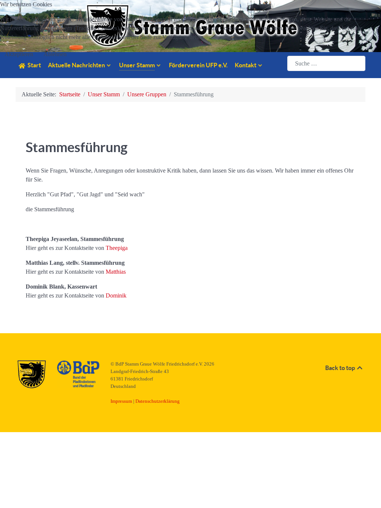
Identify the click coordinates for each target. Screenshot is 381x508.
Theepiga (117, 248)
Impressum (121, 401)
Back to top (340, 367)
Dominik (116, 295)
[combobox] (326, 63)
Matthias (116, 272)
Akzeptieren (18, 54)
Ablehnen (55, 54)
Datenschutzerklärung (157, 401)
